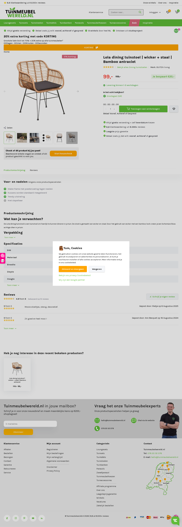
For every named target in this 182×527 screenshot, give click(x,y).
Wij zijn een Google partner (72, 280)
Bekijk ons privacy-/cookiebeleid (75, 275)
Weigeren (97, 269)
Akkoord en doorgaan (73, 269)
